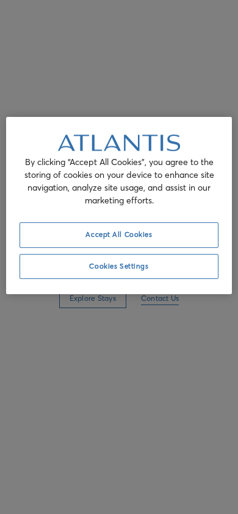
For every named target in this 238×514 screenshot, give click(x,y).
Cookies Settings (118, 266)
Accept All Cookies (118, 234)
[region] (119, 206)
